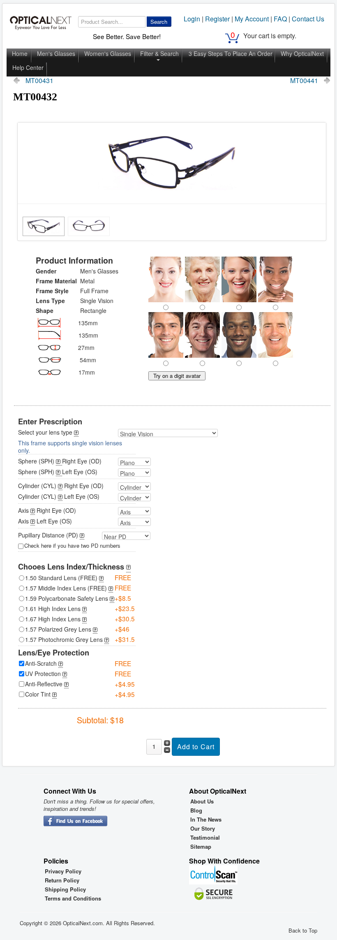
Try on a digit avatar (177, 376)
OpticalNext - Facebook (75, 821)
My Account (252, 18)
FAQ (280, 18)
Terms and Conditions (73, 898)
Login (192, 18)
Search (158, 21)
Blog (196, 810)
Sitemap (200, 846)
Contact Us (308, 18)
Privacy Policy (63, 871)
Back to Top (303, 930)
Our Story (202, 828)
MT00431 (39, 80)
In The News (206, 819)
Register (217, 18)
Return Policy (62, 880)
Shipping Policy (65, 889)
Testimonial (205, 837)
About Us (202, 801)
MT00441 (304, 80)
